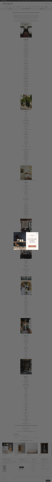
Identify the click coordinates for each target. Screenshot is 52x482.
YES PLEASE (32, 246)
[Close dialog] (37, 233)
